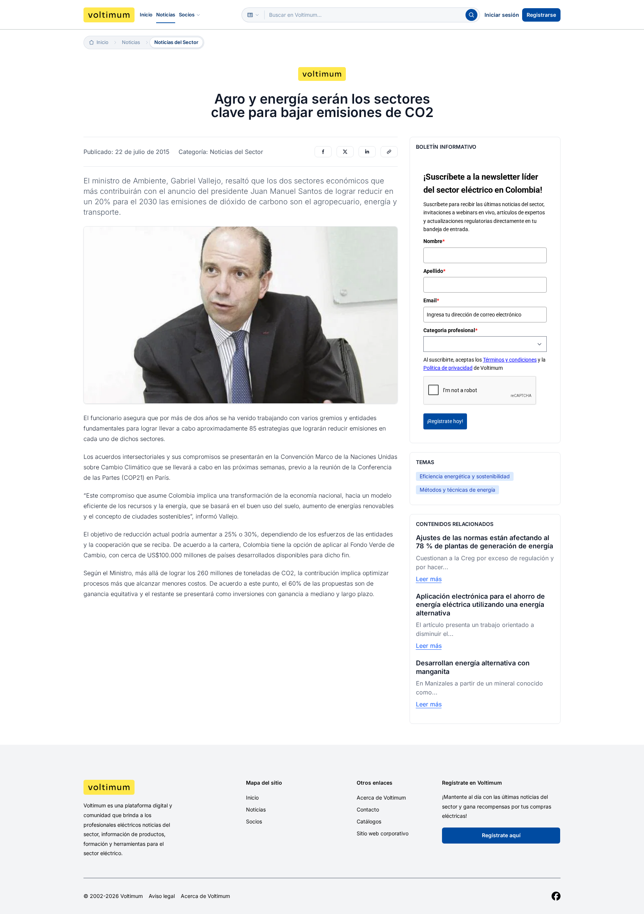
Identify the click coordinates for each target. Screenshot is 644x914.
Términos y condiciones (510, 360)
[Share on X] (345, 151)
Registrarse (541, 15)
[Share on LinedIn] (367, 151)
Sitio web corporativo (382, 833)
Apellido (434, 271)
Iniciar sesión (501, 15)
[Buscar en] (253, 15)
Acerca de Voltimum (381, 797)
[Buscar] (471, 15)
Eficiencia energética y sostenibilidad (465, 476)
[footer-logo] (139, 787)
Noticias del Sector (176, 42)
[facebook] (556, 896)
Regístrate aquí (501, 835)
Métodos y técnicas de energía (457, 489)
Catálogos (369, 821)
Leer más (429, 579)
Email (431, 301)
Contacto (368, 809)
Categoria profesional (450, 330)
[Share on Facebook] (323, 151)
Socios (187, 15)
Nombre (434, 242)
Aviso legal (162, 896)
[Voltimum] (109, 14)
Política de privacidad (448, 368)
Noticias (165, 15)
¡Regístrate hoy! (445, 421)
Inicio (146, 15)
